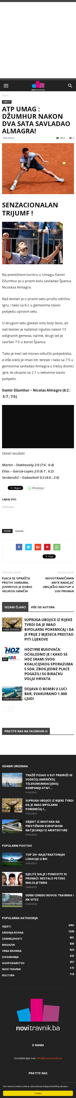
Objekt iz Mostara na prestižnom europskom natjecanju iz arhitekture (46, 826)
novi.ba (19, 530)
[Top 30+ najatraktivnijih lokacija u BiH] (12, 859)
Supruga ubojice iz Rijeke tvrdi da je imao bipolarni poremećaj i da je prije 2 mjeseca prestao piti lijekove (49, 629)
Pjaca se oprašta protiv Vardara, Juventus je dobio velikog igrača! (17, 584)
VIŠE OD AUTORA (43, 607)
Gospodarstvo (13, 963)
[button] (70, 85)
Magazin (8, 945)
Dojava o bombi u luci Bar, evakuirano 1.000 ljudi (45, 694)
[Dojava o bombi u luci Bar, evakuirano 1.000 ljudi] (12, 694)
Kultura (8, 975)
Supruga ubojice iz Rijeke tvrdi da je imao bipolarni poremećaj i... (49, 805)
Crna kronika (11, 629)
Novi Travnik (11, 969)
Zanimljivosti (12, 938)
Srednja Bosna (13, 932)
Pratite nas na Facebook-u (25, 731)
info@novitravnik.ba (49, 1058)
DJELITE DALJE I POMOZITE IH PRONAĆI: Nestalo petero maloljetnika (46, 878)
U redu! (38, 1093)
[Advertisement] (38, 40)
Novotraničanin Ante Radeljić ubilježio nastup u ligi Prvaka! (58, 584)
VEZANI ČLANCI (15, 607)
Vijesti (5, 95)
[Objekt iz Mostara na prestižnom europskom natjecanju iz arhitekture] (12, 826)
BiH (5, 659)
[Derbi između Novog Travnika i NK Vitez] (12, 900)
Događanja (10, 957)
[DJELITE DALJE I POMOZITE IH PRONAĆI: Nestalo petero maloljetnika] (12, 879)
